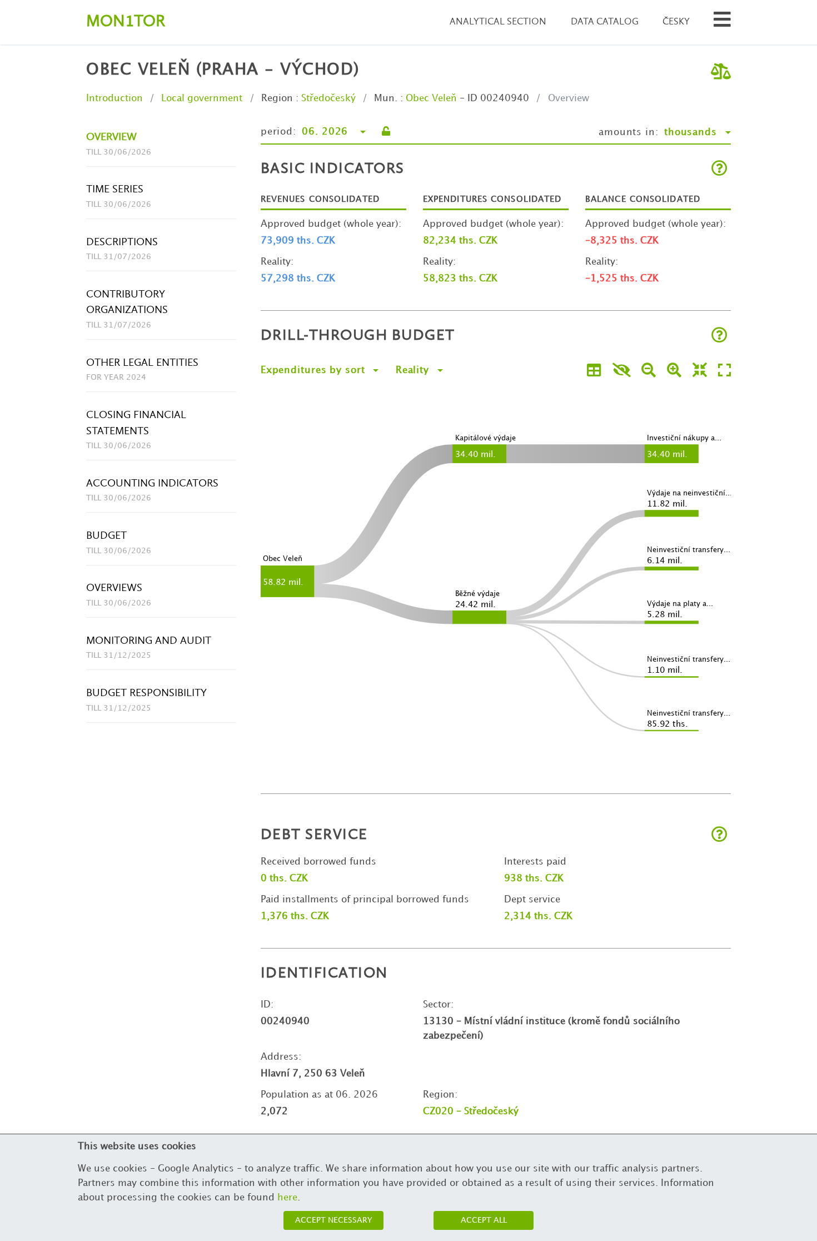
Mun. (385, 98)
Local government (201, 98)
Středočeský (328, 98)
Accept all (484, 1220)
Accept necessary (333, 1220)
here (287, 1197)
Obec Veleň (431, 98)
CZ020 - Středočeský (471, 1111)
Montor (125, 22)
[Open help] (719, 169)
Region (277, 98)
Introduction (114, 98)
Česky (676, 22)
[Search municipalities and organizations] (722, 22)
